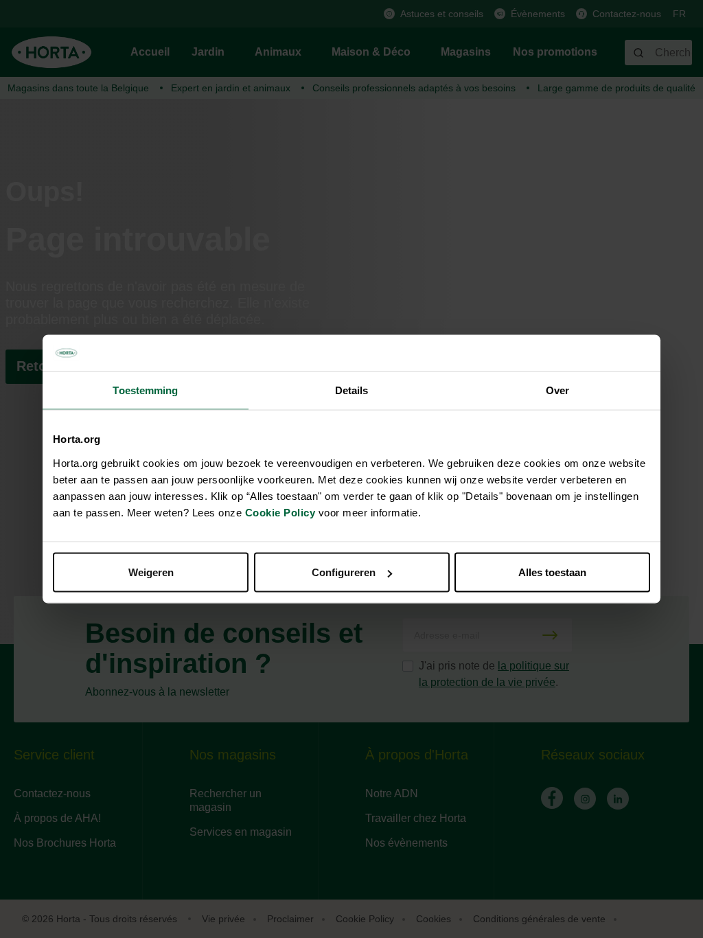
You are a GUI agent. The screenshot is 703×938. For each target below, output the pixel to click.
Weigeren (151, 572)
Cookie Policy (280, 512)
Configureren (344, 572)
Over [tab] (557, 390)
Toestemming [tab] (145, 390)
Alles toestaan (552, 572)
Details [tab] (352, 390)
